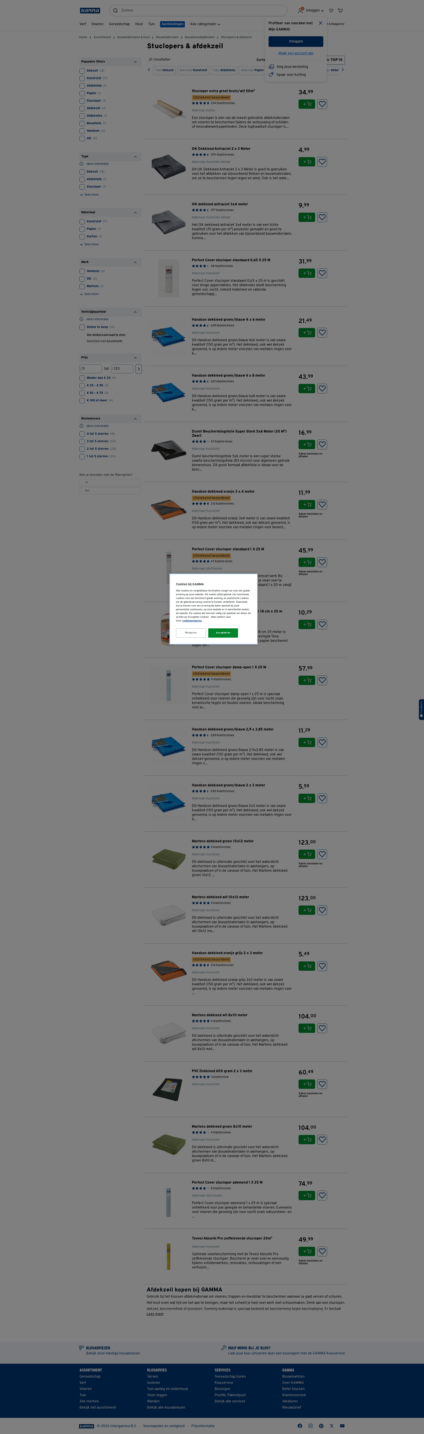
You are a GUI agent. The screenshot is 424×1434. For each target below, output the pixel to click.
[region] (213, 609)
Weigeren (191, 632)
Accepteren (223, 632)
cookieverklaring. (192, 621)
